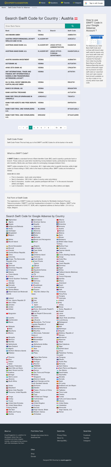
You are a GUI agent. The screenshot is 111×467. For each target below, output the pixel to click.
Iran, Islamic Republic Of (17, 300)
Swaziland (12, 388)
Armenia (62, 226)
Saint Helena (63, 366)
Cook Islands (38, 259)
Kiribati (11, 309)
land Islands (38, 220)
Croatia (61, 261)
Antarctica (62, 224)
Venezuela (62, 407)
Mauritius (37, 331)
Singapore (37, 377)
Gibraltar (12, 283)
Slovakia (62, 377)
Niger (61, 346)
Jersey (61, 305)
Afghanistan (13, 220)
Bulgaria (36, 246)
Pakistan (11, 353)
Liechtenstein (13, 320)
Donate (33, 456)
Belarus (61, 233)
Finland (61, 274)
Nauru (36, 342)
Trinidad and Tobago (41, 396)
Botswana (62, 239)
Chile (60, 252)
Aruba (11, 228)
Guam (61, 285)
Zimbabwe (37, 414)
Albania (61, 220)
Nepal (61, 342)
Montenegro (38, 337)
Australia (37, 228)
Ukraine (61, 401)
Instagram (86, 440)
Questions (54, 3)
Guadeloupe (38, 285)
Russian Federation (15, 366)
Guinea (61, 287)
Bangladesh (13, 233)
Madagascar (63, 322)
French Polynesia (65, 276)
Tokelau (61, 394)
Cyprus (36, 263)
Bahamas (37, 231)
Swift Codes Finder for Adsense (19, 7)
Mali (60, 326)
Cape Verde (38, 250)
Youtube (86, 438)
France (11, 276)
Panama (11, 357)
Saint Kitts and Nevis (16, 368)
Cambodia (37, 248)
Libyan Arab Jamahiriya (67, 318)
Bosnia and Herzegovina (42, 239)
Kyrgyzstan (12, 313)
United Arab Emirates (16, 403)
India (35, 298)
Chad (36, 252)
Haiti (60, 289)
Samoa (36, 370)
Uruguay (37, 405)
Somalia (61, 379)
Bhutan (61, 237)
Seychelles (62, 374)
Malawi (61, 324)
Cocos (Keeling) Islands (67, 255)
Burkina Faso (63, 246)
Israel (36, 302)
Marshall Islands (39, 328)
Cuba (10, 263)
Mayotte (61, 331)
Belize (36, 235)
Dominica (62, 265)
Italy (60, 302)
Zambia (11, 414)
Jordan (11, 307)
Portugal (37, 361)
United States (63, 403)
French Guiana (39, 276)
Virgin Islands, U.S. (65, 409)
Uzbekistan (63, 405)
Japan (36, 305)
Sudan (11, 385)
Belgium (11, 235)
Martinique (62, 328)
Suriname (37, 385)
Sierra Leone (13, 377)
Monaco (61, 335)
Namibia (11, 342)
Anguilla (36, 224)
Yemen (61, 412)
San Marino (63, 370)
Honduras (62, 291)
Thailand (37, 392)
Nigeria (11, 348)
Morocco (12, 339)
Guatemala (12, 287)
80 (61, 127)
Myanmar (62, 339)
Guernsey (37, 287)
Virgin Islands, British (41, 409)
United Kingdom (39, 403)
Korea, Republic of (65, 309)
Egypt (61, 268)
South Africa (13, 381)
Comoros (37, 257)
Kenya (61, 307)
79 (56, 127)
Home (43, 3)
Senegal (11, 374)
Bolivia (11, 239)
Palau (36, 353)
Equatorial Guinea (40, 270)
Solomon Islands (39, 379)
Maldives (37, 326)
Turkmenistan (38, 399)
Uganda (36, 401)
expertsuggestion (66, 460)
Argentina (37, 226)
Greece (36, 283)
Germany (37, 281)
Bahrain (61, 231)
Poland (11, 361)
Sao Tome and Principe (42, 372)
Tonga (11, 396)
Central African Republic (17, 252)
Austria (67, 18)
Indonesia (62, 298)
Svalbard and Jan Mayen (67, 385)
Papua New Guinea (40, 357)
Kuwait (61, 311)
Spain (61, 381)
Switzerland (63, 388)
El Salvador (12, 270)
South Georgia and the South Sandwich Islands (40, 382)
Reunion (37, 364)
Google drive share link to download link (39, 436)
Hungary (62, 296)
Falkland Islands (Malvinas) (68, 272)
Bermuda (37, 237)
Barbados (37, 233)
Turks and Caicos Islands (67, 399)
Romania (62, 364)
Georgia (11, 281)
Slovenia (11, 379)
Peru (10, 359)
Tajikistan (62, 390)
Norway (36, 351)
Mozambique (38, 339)
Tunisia (61, 396)
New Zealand (13, 346)
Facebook (86, 435)
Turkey (11, 399)
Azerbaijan (12, 231)
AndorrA (62, 222)
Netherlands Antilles (40, 344)
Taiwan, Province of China (43, 390)
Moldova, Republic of (66, 333)
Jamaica (11, 305)
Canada (11, 250)
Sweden (36, 388)
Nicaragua (37, 346)
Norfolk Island (63, 348)
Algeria (11, 222)
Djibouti (36, 265)
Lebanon (62, 315)
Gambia (61, 278)
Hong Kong (63, 294)
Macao (11, 322)
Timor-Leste (63, 392)
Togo (35, 394)
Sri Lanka (62, 383)
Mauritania (12, 331)
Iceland (11, 298)
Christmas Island (39, 255)
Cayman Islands (64, 250)
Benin (61, 235)
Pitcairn (61, 359)
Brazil (36, 241)
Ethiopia (36, 272)
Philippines (37, 359)
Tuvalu (11, 401)
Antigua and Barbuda (16, 226)
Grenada (12, 285)
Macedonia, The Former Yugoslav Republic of (41, 323)
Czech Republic (64, 263)
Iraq (35, 300)
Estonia (11, 272)
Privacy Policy (62, 435)
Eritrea (61, 270)
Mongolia (12, 337)
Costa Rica (62, 259)
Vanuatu (36, 407)
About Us (60, 438)
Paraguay (62, 357)
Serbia (36, 374)
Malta (10, 328)
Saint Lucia (37, 368)
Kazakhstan (38, 307)
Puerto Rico (63, 361)
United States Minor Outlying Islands (14, 406)
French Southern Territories (18, 278)
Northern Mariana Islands (17, 351)
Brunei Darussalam (15, 246)
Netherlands (13, 344)
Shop (32, 454)
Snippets (78, 3)
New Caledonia (64, 344)
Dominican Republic (15, 268)
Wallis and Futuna (15, 412)
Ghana (61, 281)
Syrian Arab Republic (16, 390)
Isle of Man (12, 302)
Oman (61, 351)
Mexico (11, 333)
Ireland (61, 300)
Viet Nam (12, 409)
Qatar (10, 364)
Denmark (12, 265)
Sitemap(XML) (62, 440)
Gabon (36, 278)
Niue (35, 348)
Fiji (35, 274)
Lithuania (37, 320)
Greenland (62, 283)
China (11, 255)
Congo (61, 257)
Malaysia (12, 326)
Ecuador (37, 268)
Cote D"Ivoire (38, 261)
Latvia (61, 313)
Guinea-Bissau (14, 289)
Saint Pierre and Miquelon (68, 368)
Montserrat (62, 337)
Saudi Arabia (63, 372)
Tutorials (66, 3)
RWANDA (37, 366)
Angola (11, 224)
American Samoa (40, 222)
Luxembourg (63, 320)
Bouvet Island (13, 241)
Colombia (12, 257)
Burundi (11, 248)
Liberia (36, 318)
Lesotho (11, 318)
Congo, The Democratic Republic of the (15, 260)
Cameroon (62, 248)
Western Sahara (39, 412)
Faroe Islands (13, 274)
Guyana (36, 289)
